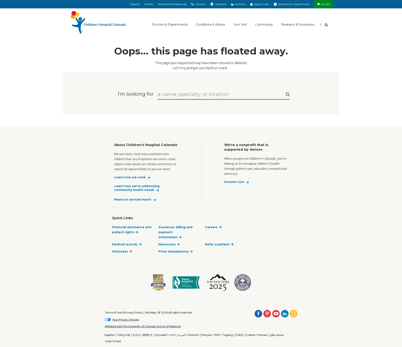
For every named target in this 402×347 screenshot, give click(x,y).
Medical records (125, 244)
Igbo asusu (277, 335)
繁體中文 (148, 335)
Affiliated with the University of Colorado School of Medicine (143, 326)
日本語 (239, 335)
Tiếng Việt (123, 335)
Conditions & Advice (210, 24)
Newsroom (167, 244)
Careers (148, 4)
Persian (263, 335)
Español (135, 4)
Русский (160, 335)
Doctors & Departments (170, 24)
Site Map (150, 312)
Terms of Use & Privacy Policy (123, 312)
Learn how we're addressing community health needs (137, 188)
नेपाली (217, 335)
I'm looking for (135, 94)
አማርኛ (172, 335)
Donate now (234, 182)
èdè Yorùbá (114, 341)
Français (206, 335)
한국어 (136, 335)
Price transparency (173, 251)
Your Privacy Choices (125, 319)
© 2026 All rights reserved (175, 312)
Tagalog (227, 335)
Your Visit (240, 24)
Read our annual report (132, 199)
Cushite (250, 335)
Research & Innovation (297, 24)
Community (264, 24)
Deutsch (193, 335)
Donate (325, 4)
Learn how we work (130, 177)
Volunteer (120, 251)
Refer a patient (217, 244)
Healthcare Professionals (171, 4)
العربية (181, 335)
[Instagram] (293, 313)
